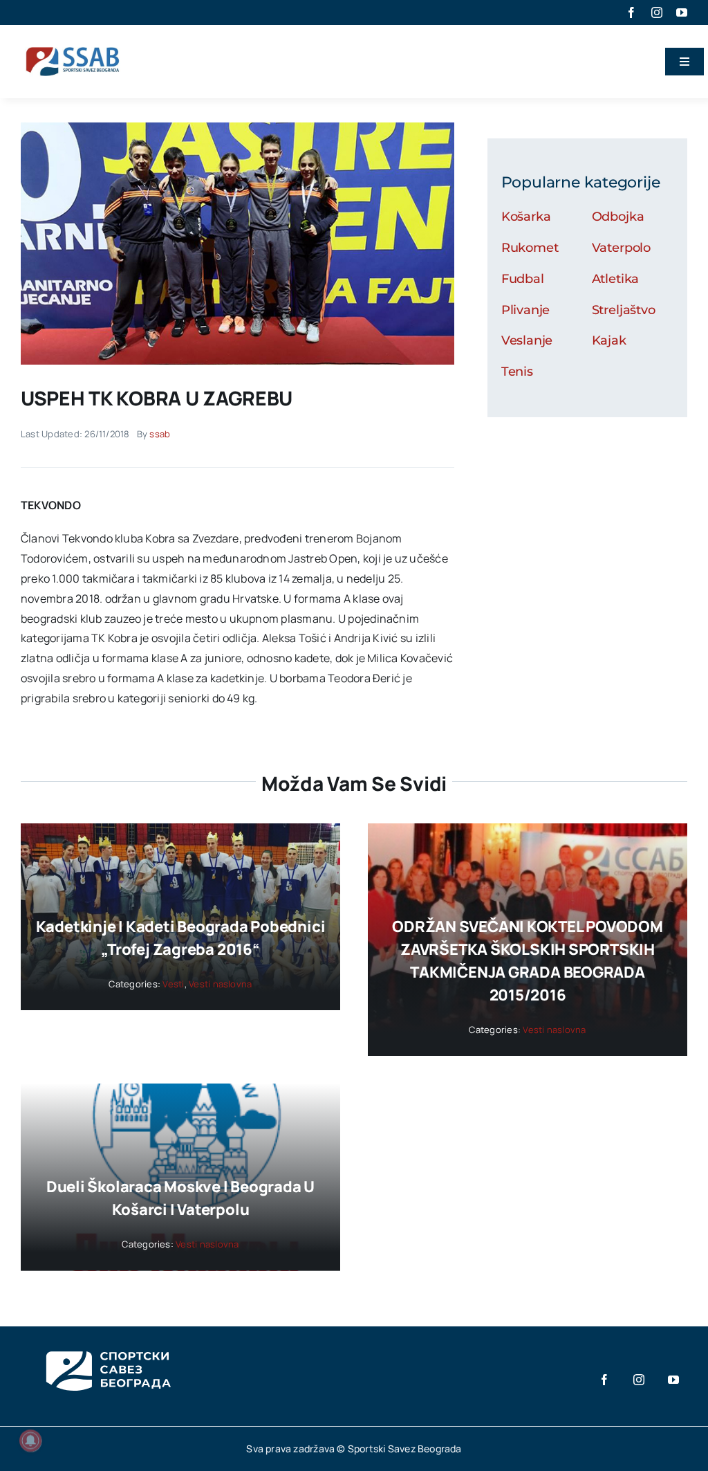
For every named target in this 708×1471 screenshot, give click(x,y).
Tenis (517, 371)
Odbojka (618, 216)
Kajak (609, 340)
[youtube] (681, 12)
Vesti (173, 984)
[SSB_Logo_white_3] (107, 1338)
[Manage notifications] (30, 1440)
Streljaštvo (623, 310)
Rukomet (530, 247)
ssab (159, 434)
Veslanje (527, 340)
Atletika (616, 278)
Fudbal (522, 278)
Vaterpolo (621, 247)
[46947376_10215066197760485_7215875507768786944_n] (237, 128)
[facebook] (631, 12)
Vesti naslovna (220, 984)
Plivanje (525, 310)
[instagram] (656, 12)
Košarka (526, 216)
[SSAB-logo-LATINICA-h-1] (72, 44)
